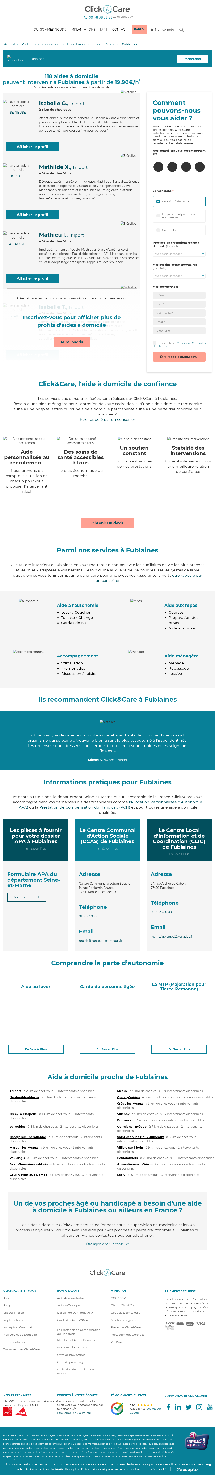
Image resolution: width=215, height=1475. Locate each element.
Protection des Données (127, 1334)
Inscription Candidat (17, 1327)
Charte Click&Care (123, 1305)
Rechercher (192, 59)
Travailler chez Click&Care (21, 1349)
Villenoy (123, 1114)
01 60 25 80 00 (161, 912)
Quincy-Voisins (128, 1097)
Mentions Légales (123, 1320)
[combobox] (99, 59)
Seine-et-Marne (104, 44)
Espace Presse (13, 1312)
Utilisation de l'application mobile (75, 1371)
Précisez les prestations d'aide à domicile (176, 244)
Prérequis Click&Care (126, 1327)
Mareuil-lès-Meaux (24, 1147)
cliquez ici (158, 1469)
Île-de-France (76, 44)
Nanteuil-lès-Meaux (24, 1097)
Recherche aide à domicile (41, 44)
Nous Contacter (14, 1342)
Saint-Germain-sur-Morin (29, 1164)
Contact (119, 29)
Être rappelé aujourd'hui (179, 357)
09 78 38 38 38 (101, 17)
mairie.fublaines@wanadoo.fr (172, 936)
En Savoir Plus (36, 848)
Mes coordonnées (165, 286)
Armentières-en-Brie (133, 1164)
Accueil (9, 44)
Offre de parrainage (71, 1362)
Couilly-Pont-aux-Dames (28, 1175)
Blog (6, 1305)
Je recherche (162, 191)
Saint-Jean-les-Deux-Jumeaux (140, 1137)
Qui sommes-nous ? (50, 29)
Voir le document (26, 897)
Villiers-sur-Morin (130, 1147)
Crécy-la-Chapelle (23, 1114)
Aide (6, 1298)
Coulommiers (127, 1158)
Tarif (104, 29)
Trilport (15, 1091)
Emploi (139, 29)
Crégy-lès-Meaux (130, 1103)
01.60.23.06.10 (88, 916)
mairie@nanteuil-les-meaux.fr (100, 941)
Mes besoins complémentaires (175, 264)
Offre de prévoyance (71, 1354)
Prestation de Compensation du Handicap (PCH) (84, 807)
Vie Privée (118, 1342)
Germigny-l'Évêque (132, 1126)
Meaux (122, 1091)
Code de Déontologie (125, 1312)
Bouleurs (124, 1120)
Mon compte (164, 29)
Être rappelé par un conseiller (107, 419)
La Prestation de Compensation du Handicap (78, 1331)
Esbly (121, 1175)
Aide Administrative (71, 1298)
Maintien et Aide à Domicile (76, 1340)
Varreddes (17, 1126)
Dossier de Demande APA (75, 1312)
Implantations (83, 29)
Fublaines (129, 44)
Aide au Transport (69, 1305)
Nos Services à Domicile (20, 1334)
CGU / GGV (118, 1298)
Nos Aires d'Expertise (72, 1347)
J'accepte (187, 1469)
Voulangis (17, 1158)
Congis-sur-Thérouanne (28, 1137)
